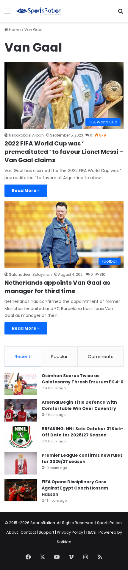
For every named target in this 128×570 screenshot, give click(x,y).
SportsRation (109, 523)
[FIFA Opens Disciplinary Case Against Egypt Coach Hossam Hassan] (20, 490)
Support (46, 532)
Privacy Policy (70, 532)
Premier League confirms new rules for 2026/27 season (82, 458)
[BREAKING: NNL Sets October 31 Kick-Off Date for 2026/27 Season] (20, 437)
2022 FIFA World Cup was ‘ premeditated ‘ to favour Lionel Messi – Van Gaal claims (63, 151)
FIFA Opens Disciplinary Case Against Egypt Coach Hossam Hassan (75, 488)
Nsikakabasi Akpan (26, 135)
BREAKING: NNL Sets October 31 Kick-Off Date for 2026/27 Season (83, 432)
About (12, 532)
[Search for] (121, 13)
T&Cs (91, 532)
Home (14, 29)
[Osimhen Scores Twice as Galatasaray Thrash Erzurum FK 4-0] (20, 384)
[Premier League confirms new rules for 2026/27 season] (20, 463)
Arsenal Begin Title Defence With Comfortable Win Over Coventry (79, 405)
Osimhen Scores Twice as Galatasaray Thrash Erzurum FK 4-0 (83, 379)
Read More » (26, 190)
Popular (59, 356)
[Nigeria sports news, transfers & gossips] (39, 11)
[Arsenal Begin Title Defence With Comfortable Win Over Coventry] (20, 410)
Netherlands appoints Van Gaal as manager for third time (57, 286)
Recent (23, 356)
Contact (28, 532)
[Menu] (7, 13)
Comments (100, 356)
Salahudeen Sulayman (30, 274)
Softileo (64, 542)
